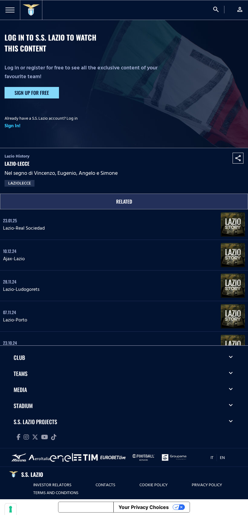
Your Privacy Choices (144, 507)
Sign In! (13, 126)
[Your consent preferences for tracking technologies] (10, 509)
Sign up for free (32, 92)
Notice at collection (86, 507)
